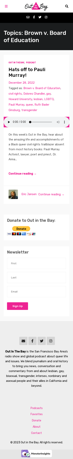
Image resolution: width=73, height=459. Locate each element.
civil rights (15, 93)
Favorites (37, 414)
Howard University (20, 99)
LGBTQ (49, 99)
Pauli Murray (16, 104)
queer (29, 104)
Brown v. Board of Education (41, 88)
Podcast (31, 62)
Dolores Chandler (34, 93)
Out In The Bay (16, 62)
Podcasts (37, 408)
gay (48, 93)
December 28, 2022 (22, 82)
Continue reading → (23, 173)
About (36, 426)
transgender (29, 110)
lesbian (38, 99)
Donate (36, 420)
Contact (36, 433)
